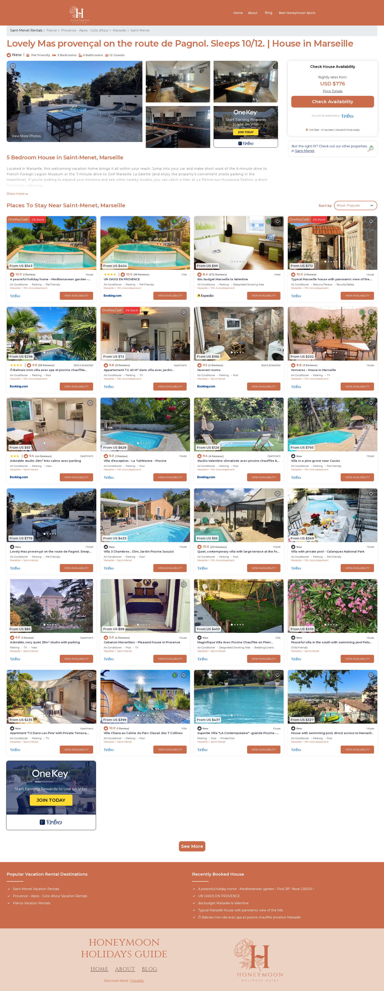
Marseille (119, 30)
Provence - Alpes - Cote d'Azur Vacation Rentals (50, 896)
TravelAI (136, 980)
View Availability (76, 295)
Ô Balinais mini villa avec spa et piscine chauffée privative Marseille (249, 917)
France (51, 30)
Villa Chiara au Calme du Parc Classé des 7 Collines (143, 733)
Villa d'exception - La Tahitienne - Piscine (135, 460)
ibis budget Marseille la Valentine (222, 279)
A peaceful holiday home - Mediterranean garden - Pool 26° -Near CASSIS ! (256, 889)
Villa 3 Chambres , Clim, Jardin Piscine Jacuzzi (139, 551)
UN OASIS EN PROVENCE (122, 279)
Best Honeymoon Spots (297, 13)
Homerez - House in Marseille (313, 370)
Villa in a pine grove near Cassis (315, 460)
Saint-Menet (140, 30)
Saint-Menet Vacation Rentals (36, 889)
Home (238, 13)
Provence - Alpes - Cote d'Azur (84, 30)
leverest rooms (208, 370)
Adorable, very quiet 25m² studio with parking (45, 642)
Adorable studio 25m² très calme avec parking (45, 460)
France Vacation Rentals (31, 903)
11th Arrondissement (35, 288)
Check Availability (332, 101)
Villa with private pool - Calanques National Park (327, 551)
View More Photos (26, 136)
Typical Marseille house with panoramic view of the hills (240, 910)
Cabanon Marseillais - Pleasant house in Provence (142, 642)
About (253, 13)
